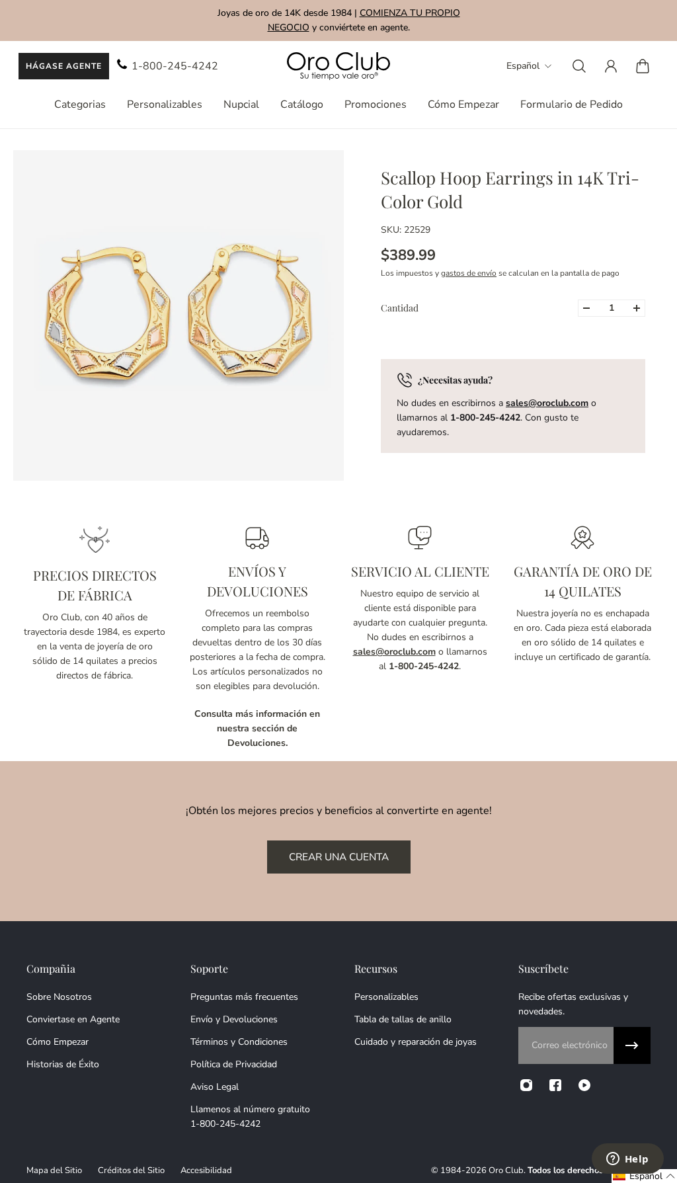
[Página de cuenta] (611, 66)
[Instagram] (526, 1085)
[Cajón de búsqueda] (579, 66)
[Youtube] (584, 1085)
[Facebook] (555, 1085)
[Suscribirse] (632, 1045)
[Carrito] (642, 66)
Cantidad (399, 308)
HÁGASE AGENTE (64, 66)
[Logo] (338, 66)
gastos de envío (469, 273)
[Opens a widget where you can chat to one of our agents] (627, 1159)
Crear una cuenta (339, 857)
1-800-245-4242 (175, 66)
